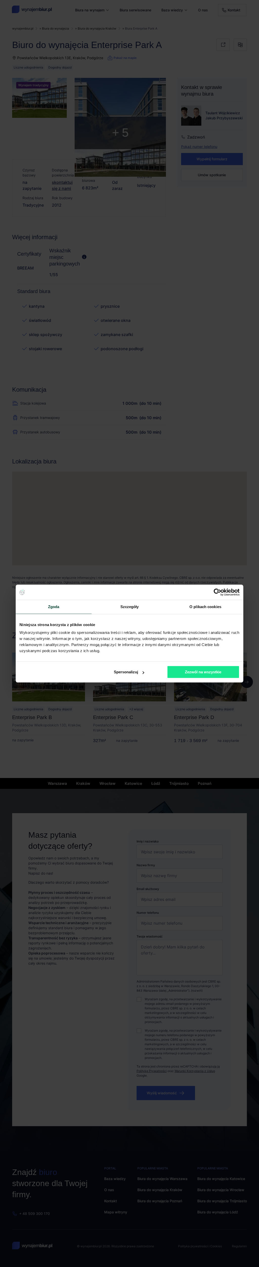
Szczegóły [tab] (129, 607)
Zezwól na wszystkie (203, 672)
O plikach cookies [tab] (205, 607)
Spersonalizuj (126, 672)
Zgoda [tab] (53, 607)
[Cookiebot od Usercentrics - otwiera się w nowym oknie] (217, 592)
